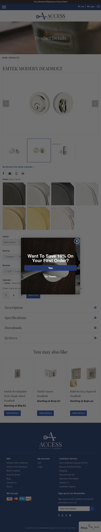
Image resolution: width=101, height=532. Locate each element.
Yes (50, 268)
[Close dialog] (76, 241)
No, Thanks (50, 276)
